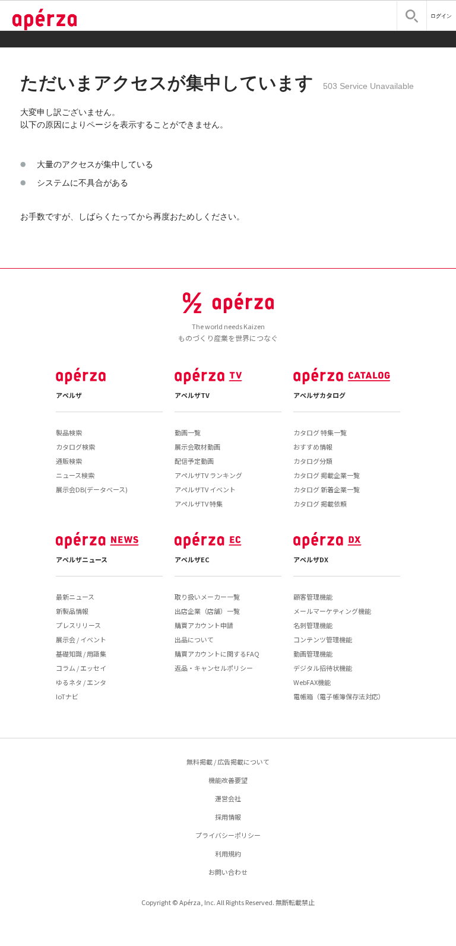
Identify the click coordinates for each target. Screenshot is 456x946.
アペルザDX (310, 559)
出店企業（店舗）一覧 (207, 611)
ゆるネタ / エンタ (81, 682)
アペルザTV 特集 (199, 503)
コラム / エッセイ (81, 668)
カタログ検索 (75, 446)
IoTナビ (67, 696)
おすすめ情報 (312, 446)
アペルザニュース (81, 559)
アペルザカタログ (319, 395)
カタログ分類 (312, 461)
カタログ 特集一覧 (320, 432)
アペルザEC (192, 559)
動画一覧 (188, 432)
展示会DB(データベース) (92, 489)
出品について (194, 639)
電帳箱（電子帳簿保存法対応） (339, 696)
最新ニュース (75, 596)
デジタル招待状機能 (322, 668)
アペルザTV (192, 395)
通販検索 (69, 461)
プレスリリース (78, 625)
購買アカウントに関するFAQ (217, 653)
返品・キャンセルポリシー (214, 668)
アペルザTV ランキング (208, 475)
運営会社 (228, 798)
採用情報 (228, 816)
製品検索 (69, 432)
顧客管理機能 (312, 596)
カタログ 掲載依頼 (320, 503)
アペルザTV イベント (205, 489)
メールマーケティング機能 (332, 611)
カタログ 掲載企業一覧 (326, 475)
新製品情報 (72, 611)
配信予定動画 (194, 461)
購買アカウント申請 (204, 625)
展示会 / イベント (81, 639)
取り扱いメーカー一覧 (207, 596)
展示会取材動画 (197, 446)
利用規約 (228, 853)
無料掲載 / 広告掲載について (228, 761)
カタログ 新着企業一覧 (326, 489)
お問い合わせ (228, 872)
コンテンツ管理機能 (322, 639)
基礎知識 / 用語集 (81, 653)
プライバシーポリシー (228, 835)
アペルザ (69, 395)
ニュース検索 (75, 475)
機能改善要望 (228, 780)
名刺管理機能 (312, 625)
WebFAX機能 (312, 682)
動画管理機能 (312, 653)
